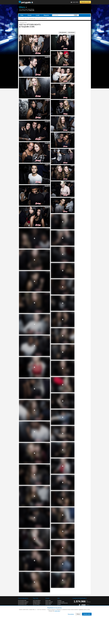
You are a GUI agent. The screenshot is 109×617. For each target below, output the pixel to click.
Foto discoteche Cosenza (23, 601)
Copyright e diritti (60, 601)
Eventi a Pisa (48, 604)
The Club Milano (36, 604)
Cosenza (21, 10)
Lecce (27, 10)
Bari (26, 9)
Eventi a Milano (49, 603)
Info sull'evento (63, 32)
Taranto (28, 9)
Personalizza (71, 614)
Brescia (32, 9)
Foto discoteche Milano (22, 603)
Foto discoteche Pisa (22, 604)
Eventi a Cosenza (49, 601)
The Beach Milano (36, 603)
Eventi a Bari (48, 600)
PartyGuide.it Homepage (26, 2)
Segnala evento (85, 2)
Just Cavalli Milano (37, 600)
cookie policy (57, 611)
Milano (22, 7)
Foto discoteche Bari (22, 600)
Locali (37, 15)
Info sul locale (71, 32)
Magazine (46, 15)
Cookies (59, 604)
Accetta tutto (86, 614)
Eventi (29, 15)
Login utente (75, 2)
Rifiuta (78, 614)
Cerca (75, 15)
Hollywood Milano (36, 601)
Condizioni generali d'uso (62, 603)
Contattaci (59, 600)
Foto (22, 15)
